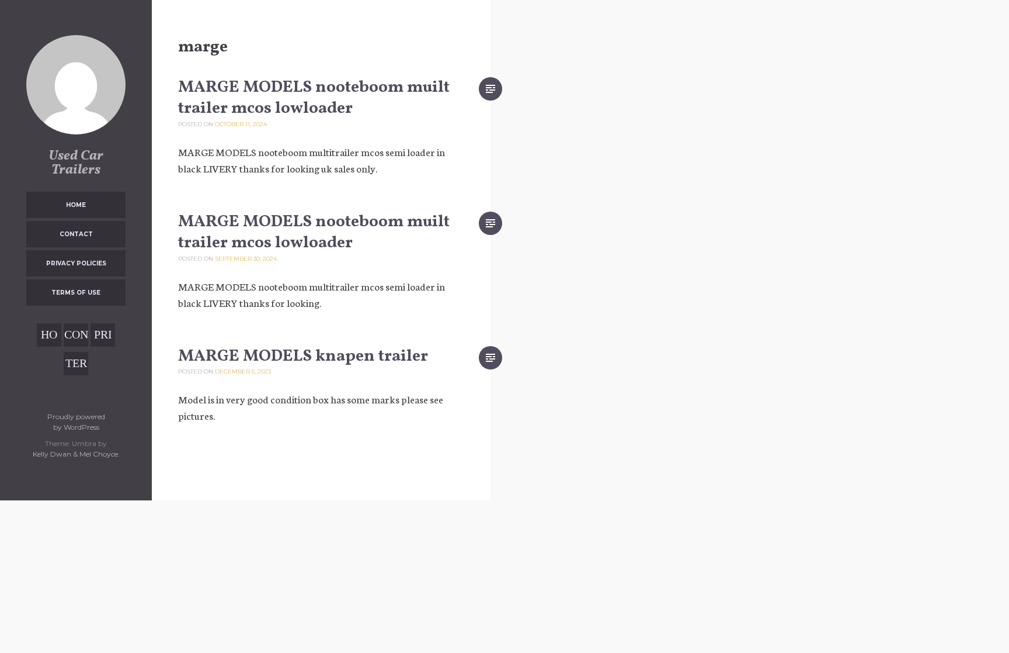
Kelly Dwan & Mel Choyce (75, 454)
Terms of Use (75, 292)
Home (76, 205)
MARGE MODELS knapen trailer (303, 356)
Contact (76, 234)
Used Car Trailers (75, 163)
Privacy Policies (76, 263)
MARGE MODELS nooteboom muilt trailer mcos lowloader (314, 98)
